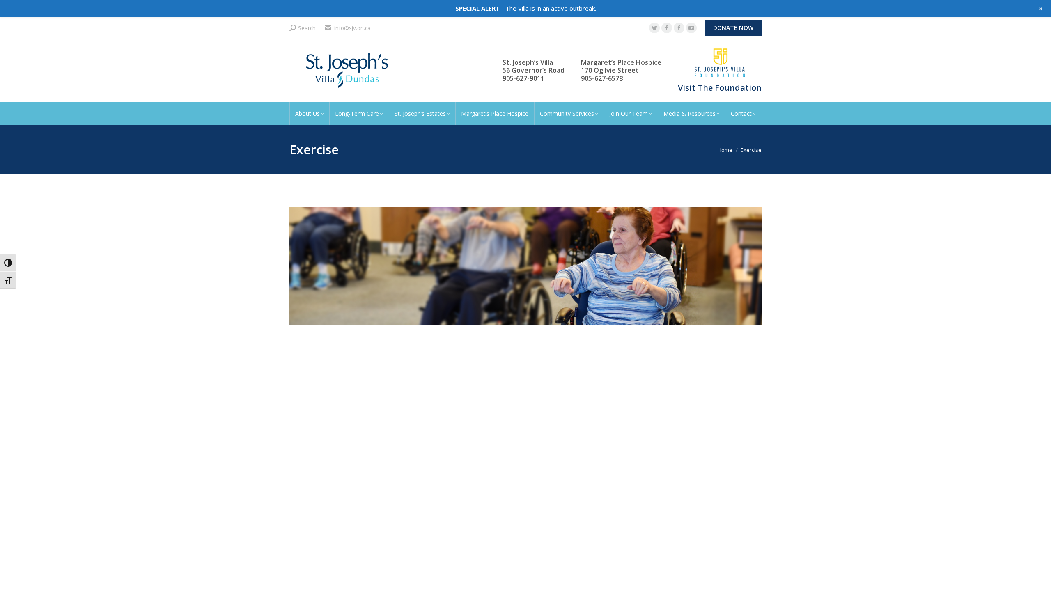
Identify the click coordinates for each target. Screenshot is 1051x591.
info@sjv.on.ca (352, 28)
